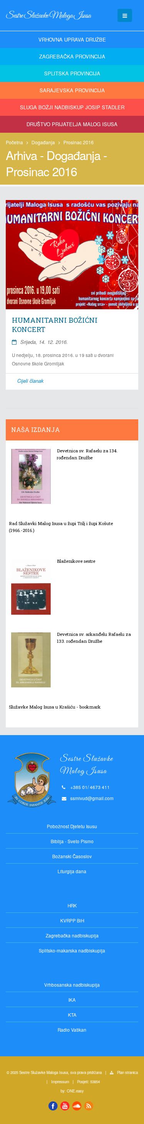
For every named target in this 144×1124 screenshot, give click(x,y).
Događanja (43, 142)
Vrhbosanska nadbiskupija (72, 985)
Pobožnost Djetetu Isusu (72, 826)
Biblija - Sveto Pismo (72, 841)
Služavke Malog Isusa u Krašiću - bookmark (55, 707)
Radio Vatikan (72, 1030)
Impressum (60, 1081)
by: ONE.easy (72, 1091)
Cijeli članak (30, 380)
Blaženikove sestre (76, 561)
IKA (72, 1000)
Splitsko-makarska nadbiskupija (72, 950)
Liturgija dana (72, 871)
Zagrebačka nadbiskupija (72, 935)
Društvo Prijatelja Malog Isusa (72, 124)
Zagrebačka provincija (72, 56)
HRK (72, 905)
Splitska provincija (72, 73)
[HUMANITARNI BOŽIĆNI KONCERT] (72, 254)
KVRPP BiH (72, 920)
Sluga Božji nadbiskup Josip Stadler (72, 107)
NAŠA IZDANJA (35, 430)
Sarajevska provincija (72, 90)
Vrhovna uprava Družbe (72, 39)
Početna (14, 142)
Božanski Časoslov (72, 856)
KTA (72, 1015)
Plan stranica (127, 1072)
